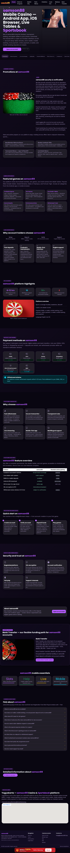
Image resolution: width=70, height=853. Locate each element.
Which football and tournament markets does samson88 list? (21, 738)
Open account (45, 835)
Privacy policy (31, 838)
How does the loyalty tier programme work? (16, 741)
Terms (29, 837)
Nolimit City (29, 2)
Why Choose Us (50, 56)
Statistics (44, 2)
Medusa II (57, 2)
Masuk (48, 850)
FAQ (43, 840)
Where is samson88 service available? (15, 709)
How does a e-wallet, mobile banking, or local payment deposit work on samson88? (27, 712)
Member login (25, 48)
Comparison (59, 56)
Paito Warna (36, 2)
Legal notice (30, 840)
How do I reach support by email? (13, 749)
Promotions (5, 56)
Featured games (13, 56)
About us (30, 835)
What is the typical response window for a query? (18, 727)
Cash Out (50, 2)
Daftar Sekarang (38, 850)
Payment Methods (41, 56)
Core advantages (23, 56)
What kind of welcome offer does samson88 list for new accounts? (23, 720)
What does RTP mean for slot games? (14, 716)
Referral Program (19, 2)
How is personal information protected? (15, 745)
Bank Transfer (64, 2)
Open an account (12, 49)
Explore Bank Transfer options (45, 659)
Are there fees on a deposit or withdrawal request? (18, 734)
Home (13, 2)
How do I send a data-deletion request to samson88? (19, 723)
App (43, 838)
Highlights (32, 56)
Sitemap (44, 842)
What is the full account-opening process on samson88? (20, 731)
